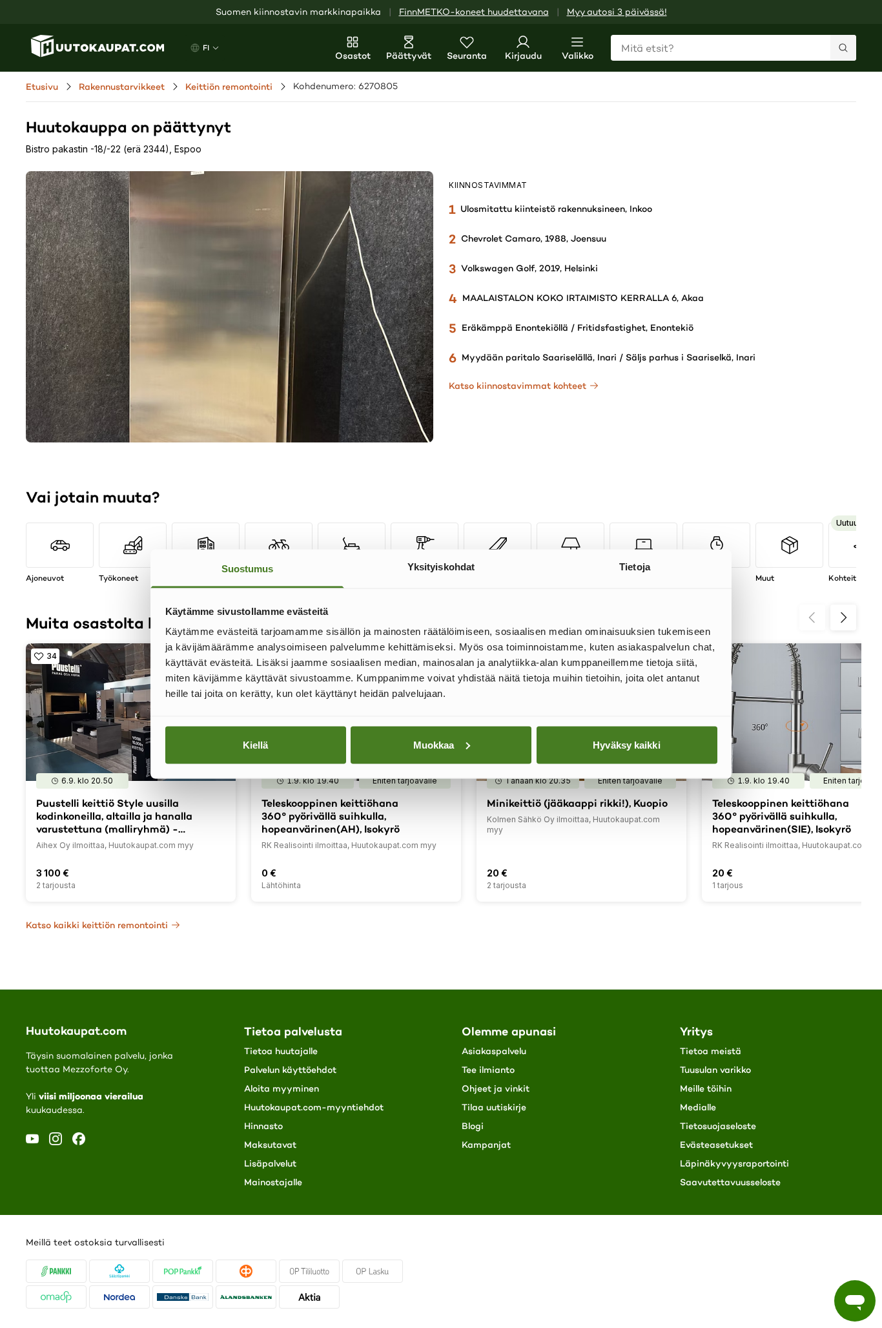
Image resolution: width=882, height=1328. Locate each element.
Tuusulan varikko (715, 1069)
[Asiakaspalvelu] (855, 1301)
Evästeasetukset (716, 1144)
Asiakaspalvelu (494, 1051)
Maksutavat (270, 1144)
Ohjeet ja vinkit (495, 1088)
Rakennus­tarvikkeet (122, 86)
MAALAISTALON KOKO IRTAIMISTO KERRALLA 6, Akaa (583, 298)
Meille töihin (706, 1088)
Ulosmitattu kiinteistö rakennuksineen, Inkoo (556, 208)
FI (206, 47)
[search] (843, 48)
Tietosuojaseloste (718, 1126)
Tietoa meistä (710, 1051)
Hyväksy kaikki (626, 744)
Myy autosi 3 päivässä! (617, 11)
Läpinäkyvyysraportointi (734, 1163)
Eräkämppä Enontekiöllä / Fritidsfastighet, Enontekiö (577, 327)
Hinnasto (263, 1126)
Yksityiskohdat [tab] (441, 566)
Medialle (698, 1107)
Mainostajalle (273, 1182)
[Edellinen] (812, 617)
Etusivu (42, 86)
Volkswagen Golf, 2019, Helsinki (529, 268)
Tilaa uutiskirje (494, 1107)
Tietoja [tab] (634, 566)
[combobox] (733, 48)
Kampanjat (486, 1144)
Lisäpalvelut (270, 1163)
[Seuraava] (843, 617)
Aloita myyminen (281, 1088)
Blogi (473, 1126)
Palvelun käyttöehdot (290, 1069)
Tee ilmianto (488, 1069)
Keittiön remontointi (228, 86)
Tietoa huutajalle (281, 1051)
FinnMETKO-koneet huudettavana (474, 11)
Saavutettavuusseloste (730, 1182)
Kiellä (256, 744)
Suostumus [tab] (247, 568)
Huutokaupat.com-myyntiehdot (314, 1107)
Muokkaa (434, 744)
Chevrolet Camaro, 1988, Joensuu (533, 238)
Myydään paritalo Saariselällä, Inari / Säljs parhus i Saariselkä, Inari (608, 357)
